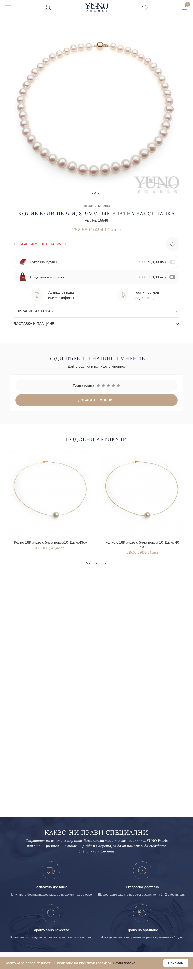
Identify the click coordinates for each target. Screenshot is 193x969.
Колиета (104, 206)
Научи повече (124, 963)
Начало (88, 206)
